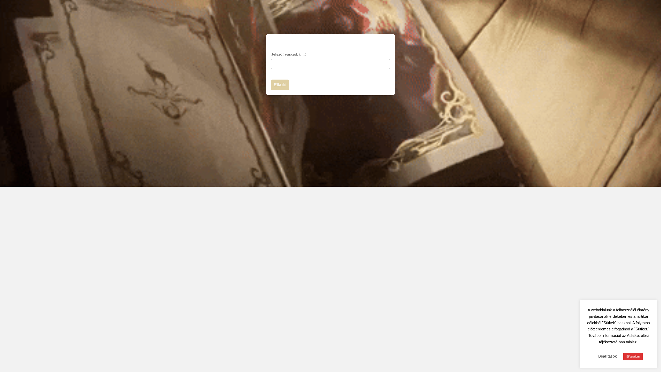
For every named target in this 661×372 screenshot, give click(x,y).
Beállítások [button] (607, 356)
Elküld (280, 84)
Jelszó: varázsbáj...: (288, 54)
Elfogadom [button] (633, 356)
